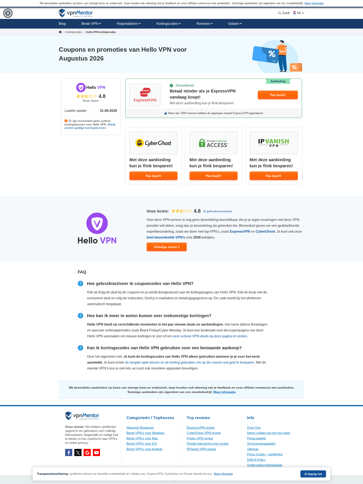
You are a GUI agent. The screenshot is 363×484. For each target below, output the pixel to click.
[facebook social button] (68, 452)
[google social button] (87, 452)
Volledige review (166, 247)
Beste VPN (90, 23)
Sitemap (252, 449)
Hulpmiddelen (127, 23)
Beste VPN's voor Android (144, 449)
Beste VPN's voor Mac (142, 438)
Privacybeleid (256, 438)
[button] (8, 13)
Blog (62, 23)
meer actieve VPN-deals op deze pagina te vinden (209, 336)
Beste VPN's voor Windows (145, 433)
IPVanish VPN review (201, 449)
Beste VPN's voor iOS (141, 443)
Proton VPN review (200, 438)
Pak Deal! (277, 95)
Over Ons (254, 427)
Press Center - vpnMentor (265, 454)
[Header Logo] (76, 13)
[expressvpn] (214, 98)
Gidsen (233, 23)
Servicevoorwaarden (261, 443)
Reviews (203, 23)
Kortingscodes (167, 23)
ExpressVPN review (201, 427)
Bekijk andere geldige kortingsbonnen (90, 126)
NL (299, 13)
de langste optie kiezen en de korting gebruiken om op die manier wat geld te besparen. (190, 362)
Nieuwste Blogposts (140, 427)
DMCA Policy (256, 460)
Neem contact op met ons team (268, 433)
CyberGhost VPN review (204, 433)
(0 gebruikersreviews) (217, 211)
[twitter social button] (78, 452)
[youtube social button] (96, 452)
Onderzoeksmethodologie (264, 465)
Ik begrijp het (313, 474)
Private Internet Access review (208, 443)
